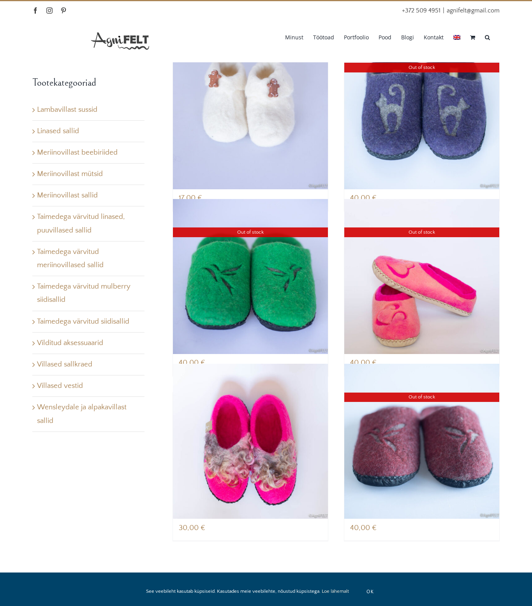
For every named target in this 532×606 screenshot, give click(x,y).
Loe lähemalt (335, 591)
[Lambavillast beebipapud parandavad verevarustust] (250, 111)
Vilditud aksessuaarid (70, 343)
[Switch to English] (456, 36)
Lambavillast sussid (67, 110)
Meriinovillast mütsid (70, 174)
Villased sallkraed (64, 364)
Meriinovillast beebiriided (77, 152)
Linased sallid (58, 131)
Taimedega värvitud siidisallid (83, 321)
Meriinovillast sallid (67, 195)
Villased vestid (60, 386)
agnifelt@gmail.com (473, 10)
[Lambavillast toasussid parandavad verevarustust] (250, 441)
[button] (487, 36)
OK (370, 591)
